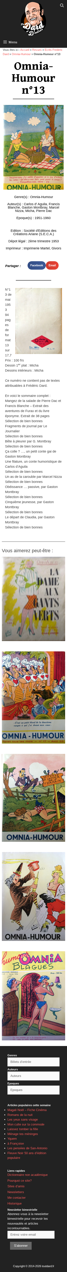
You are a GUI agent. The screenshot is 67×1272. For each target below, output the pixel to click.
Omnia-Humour (21, 54)
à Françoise (15, 1143)
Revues (37, 49)
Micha (29, 211)
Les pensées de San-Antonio (27, 1148)
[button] (37, 265)
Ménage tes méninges (22, 1134)
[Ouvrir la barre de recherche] (62, 5)
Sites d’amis (16, 1186)
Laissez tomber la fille (22, 1129)
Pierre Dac (44, 211)
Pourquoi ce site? (19, 1180)
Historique (14, 1203)
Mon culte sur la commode (25, 1124)
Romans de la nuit (20, 1115)
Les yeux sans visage (22, 1119)
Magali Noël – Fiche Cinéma (27, 1110)
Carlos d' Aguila (35, 204)
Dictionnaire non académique (27, 1175)
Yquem (12, 1138)
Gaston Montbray (34, 207)
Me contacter (16, 1197)
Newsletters (15, 1192)
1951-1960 (43, 218)
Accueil (24, 49)
